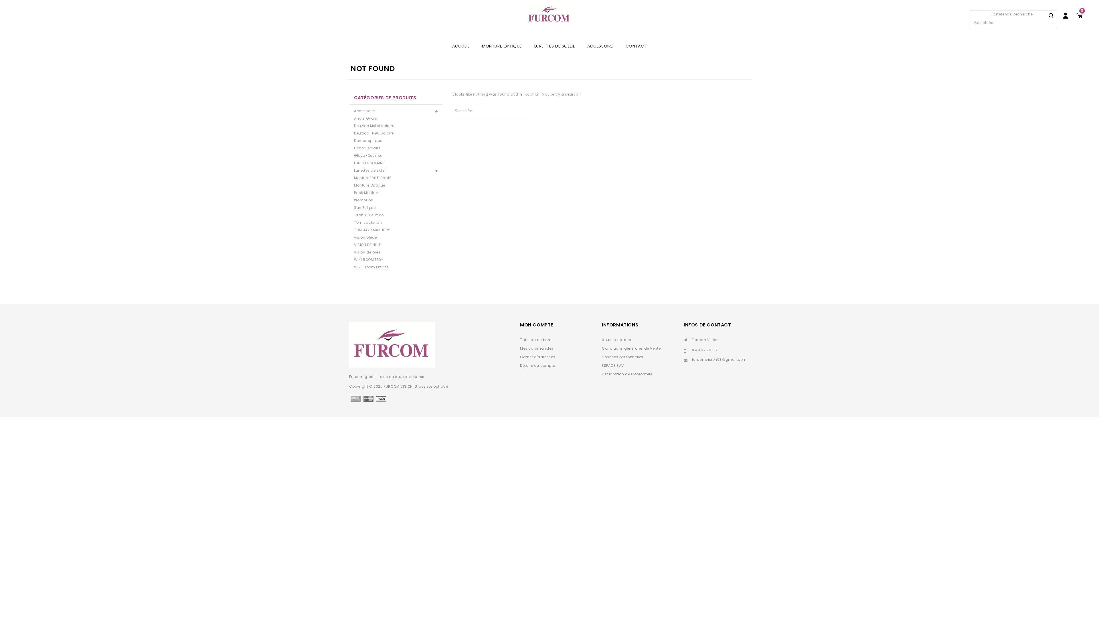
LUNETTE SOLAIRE (369, 163)
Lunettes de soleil (554, 46)
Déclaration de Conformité (627, 374)
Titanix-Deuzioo (369, 215)
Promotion (363, 200)
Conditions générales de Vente (631, 348)
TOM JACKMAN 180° (372, 229)
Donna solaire (367, 148)
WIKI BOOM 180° (368, 259)
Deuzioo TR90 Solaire (374, 133)
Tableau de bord (536, 339)
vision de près (367, 252)
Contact (636, 46)
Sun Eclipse (365, 207)
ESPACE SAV (613, 365)
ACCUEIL (460, 46)
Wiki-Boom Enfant (371, 267)
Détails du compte (537, 365)
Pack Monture (366, 192)
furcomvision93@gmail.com (719, 359)
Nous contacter (616, 339)
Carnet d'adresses (537, 356)
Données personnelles (622, 356)
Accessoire (600, 46)
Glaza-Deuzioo (368, 155)
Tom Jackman (368, 222)
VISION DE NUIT (367, 244)
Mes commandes (537, 348)
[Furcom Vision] (549, 17)
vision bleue (365, 237)
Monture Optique (502, 46)
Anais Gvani (365, 118)
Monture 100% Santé (373, 177)
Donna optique (368, 140)
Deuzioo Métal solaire (374, 125)
